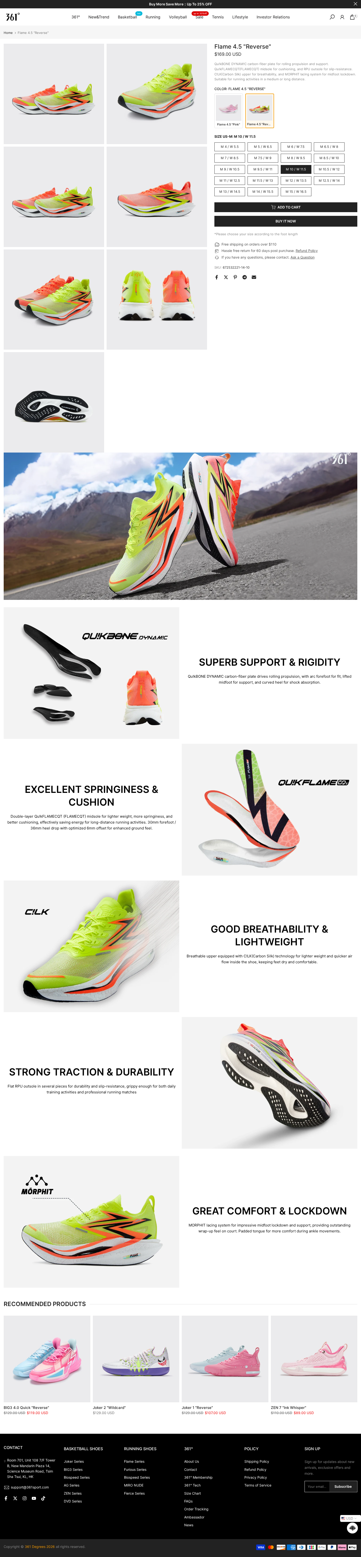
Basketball (129, 16)
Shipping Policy (256, 1461)
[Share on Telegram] (244, 277)
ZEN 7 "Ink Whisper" (288, 1407)
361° (75, 16)
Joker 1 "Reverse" (197, 1407)
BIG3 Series (73, 1469)
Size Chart (192, 1493)
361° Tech (192, 1485)
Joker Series (74, 1461)
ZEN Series (73, 1493)
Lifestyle (240, 16)
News (188, 1525)
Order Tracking (196, 1509)
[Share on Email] (254, 277)
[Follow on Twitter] (15, 1498)
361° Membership (198, 1477)
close (5, 4)
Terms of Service (257, 1485)
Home (8, 32)
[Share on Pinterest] (235, 277)
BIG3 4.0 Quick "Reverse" (26, 1407)
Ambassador (194, 1517)
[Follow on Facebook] (6, 1498)
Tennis (218, 16)
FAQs (188, 1501)
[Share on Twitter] (226, 277)
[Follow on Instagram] (24, 1498)
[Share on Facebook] (216, 277)
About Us (191, 1461)
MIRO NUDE (133, 1485)
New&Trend (98, 16)
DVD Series (73, 1501)
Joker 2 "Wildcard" (109, 1407)
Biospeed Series (77, 1477)
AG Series (71, 1485)
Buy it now (286, 221)
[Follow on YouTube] (34, 1498)
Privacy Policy (255, 1477)
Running (153, 16)
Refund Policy (307, 250)
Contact (190, 1469)
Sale (200, 16)
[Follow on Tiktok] (43, 1498)
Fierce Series (134, 1493)
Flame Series (134, 1461)
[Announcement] (180, 4)
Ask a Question (303, 257)
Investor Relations (273, 16)
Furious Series (135, 1469)
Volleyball (178, 16)
